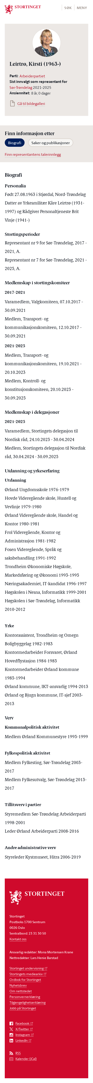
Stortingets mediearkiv (26, 974)
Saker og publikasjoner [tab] (50, 143)
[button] (68, 7)
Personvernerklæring (25, 996)
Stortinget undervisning (27, 968)
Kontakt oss (18, 939)
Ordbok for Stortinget (25, 979)
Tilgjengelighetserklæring (28, 1002)
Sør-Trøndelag (21, 87)
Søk (68, 7)
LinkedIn (22, 1040)
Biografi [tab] (14, 143)
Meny (82, 7)
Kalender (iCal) (26, 1059)
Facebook (22, 1023)
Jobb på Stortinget (23, 1008)
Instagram (23, 1035)
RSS (18, 1053)
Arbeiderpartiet (32, 76)
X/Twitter (22, 1029)
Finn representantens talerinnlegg (33, 154)
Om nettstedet (21, 991)
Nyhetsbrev (18, 985)
